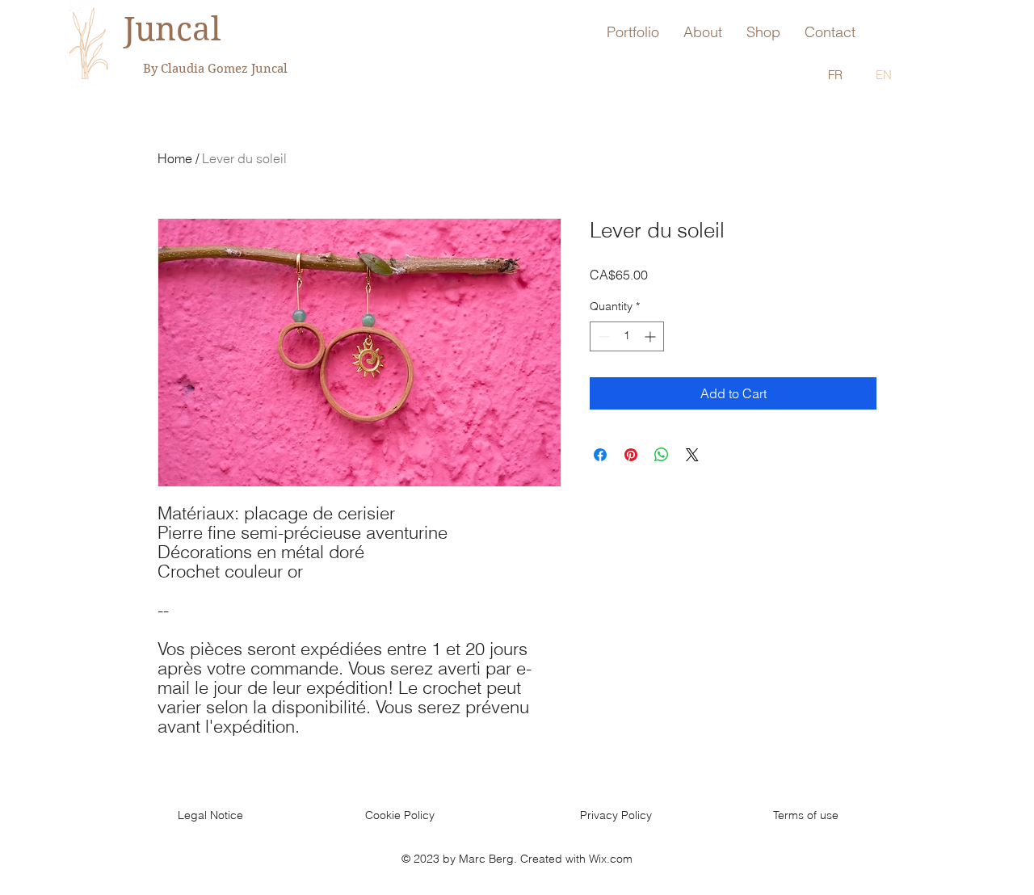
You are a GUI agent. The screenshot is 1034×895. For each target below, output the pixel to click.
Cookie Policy (400, 815)
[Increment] (651, 336)
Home (175, 158)
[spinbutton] (626, 336)
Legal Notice (210, 815)
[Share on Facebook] (600, 454)
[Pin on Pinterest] (631, 454)
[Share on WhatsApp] (661, 454)
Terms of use (806, 815)
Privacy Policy (616, 815)
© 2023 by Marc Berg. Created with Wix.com (517, 858)
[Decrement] (602, 336)
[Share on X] (692, 454)
